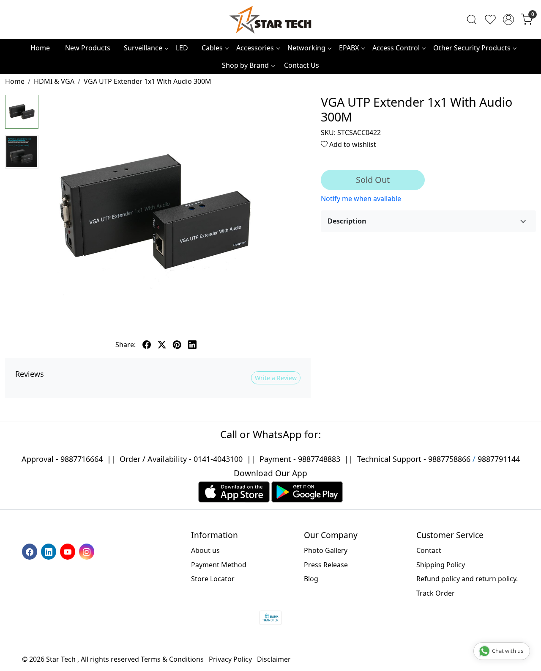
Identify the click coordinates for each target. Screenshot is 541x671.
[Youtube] (68, 551)
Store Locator (213, 578)
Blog (311, 578)
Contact (428, 550)
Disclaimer (274, 659)
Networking (306, 47)
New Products (87, 47)
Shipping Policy (440, 564)
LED (182, 47)
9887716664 (81, 459)
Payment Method (218, 564)
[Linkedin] (49, 551)
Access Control (396, 47)
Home (40, 47)
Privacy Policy (230, 659)
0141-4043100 (218, 459)
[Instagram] (87, 551)
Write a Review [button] (276, 378)
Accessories (255, 47)
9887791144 (499, 459)
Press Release (326, 564)
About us (205, 550)
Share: (125, 344)
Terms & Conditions (172, 659)
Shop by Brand (245, 65)
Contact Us (301, 65)
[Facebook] (30, 551)
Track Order (435, 593)
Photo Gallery (325, 550)
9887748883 (319, 459)
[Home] (270, 19)
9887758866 (449, 459)
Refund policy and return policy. (467, 578)
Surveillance (143, 47)
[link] (471, 19)
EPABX (349, 47)
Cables (212, 47)
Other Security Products (472, 47)
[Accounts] (508, 19)
